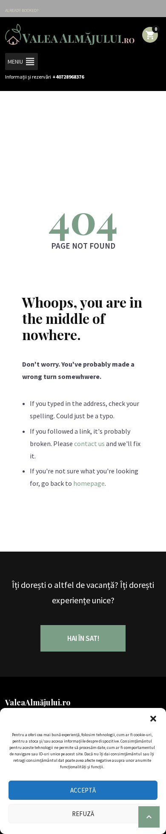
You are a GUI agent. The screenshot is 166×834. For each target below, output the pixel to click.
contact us (89, 443)
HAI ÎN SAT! (83, 638)
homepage (89, 483)
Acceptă (83, 790)
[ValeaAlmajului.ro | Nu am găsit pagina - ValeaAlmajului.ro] (70, 34)
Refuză (83, 814)
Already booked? (21, 10)
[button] (153, 718)
